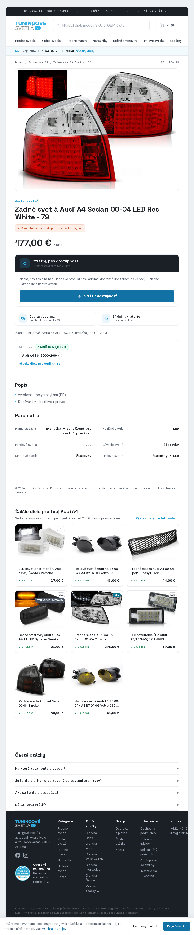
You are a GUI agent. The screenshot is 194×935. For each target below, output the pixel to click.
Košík (171, 25)
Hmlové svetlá (153, 41)
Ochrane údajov (55, 929)
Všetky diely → (87, 51)
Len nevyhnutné (145, 926)
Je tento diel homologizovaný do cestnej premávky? (97, 780)
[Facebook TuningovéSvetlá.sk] (17, 855)
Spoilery (176, 41)
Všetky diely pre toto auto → (157, 518)
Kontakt (121, 850)
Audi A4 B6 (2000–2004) (40, 356)
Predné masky (76, 41)
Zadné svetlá (51, 41)
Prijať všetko (176, 926)
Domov (19, 62)
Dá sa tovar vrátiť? (97, 804)
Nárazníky (100, 41)
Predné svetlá (25, 41)
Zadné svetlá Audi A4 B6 (72, 62)
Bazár (62, 877)
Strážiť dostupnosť (100, 296)
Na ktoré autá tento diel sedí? (97, 768)
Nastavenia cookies (149, 873)
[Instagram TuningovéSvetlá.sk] (25, 855)
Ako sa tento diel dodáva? (97, 792)
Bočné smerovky (125, 41)
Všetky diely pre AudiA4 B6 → (41, 364)
